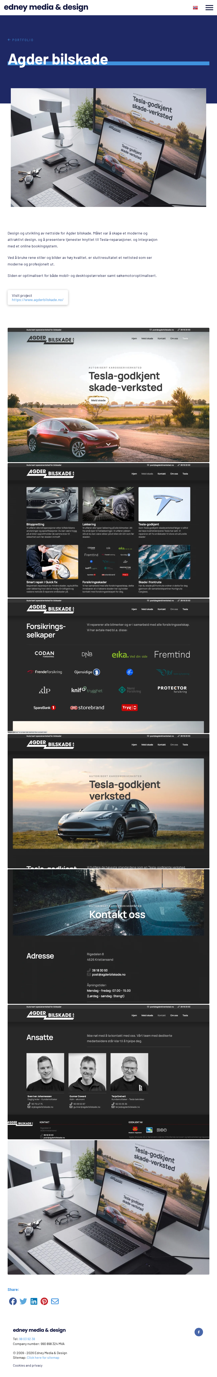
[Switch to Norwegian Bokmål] (195, 7)
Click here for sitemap (43, 1357)
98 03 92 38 (27, 1339)
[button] (209, 7)
